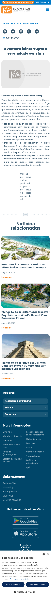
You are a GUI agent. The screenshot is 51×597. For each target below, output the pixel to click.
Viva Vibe (7, 431)
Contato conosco (35, 451)
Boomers (30, 443)
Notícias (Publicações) (10, 453)
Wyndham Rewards (12, 436)
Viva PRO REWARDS (12, 500)
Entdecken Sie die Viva (11, 446)
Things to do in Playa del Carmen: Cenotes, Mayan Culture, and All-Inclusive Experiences (23, 366)
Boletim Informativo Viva (24, 23)
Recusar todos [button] (37, 584)
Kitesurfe (7, 440)
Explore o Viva (9, 483)
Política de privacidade (32, 462)
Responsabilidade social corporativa (35, 433)
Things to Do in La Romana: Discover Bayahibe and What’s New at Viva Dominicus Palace (25, 315)
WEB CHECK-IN (42, 2)
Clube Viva (8, 495)
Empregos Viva (10, 491)
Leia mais (6, 277)
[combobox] (43, 554)
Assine (29, 447)
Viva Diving (8, 487)
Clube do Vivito (33, 439)
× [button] (48, 554)
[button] (18, 2)
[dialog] (25, 574)
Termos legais (33, 456)
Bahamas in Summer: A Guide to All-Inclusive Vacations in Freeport (24, 266)
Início (6, 23)
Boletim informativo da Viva (13, 460)
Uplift (28, 467)
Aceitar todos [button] (13, 584)
